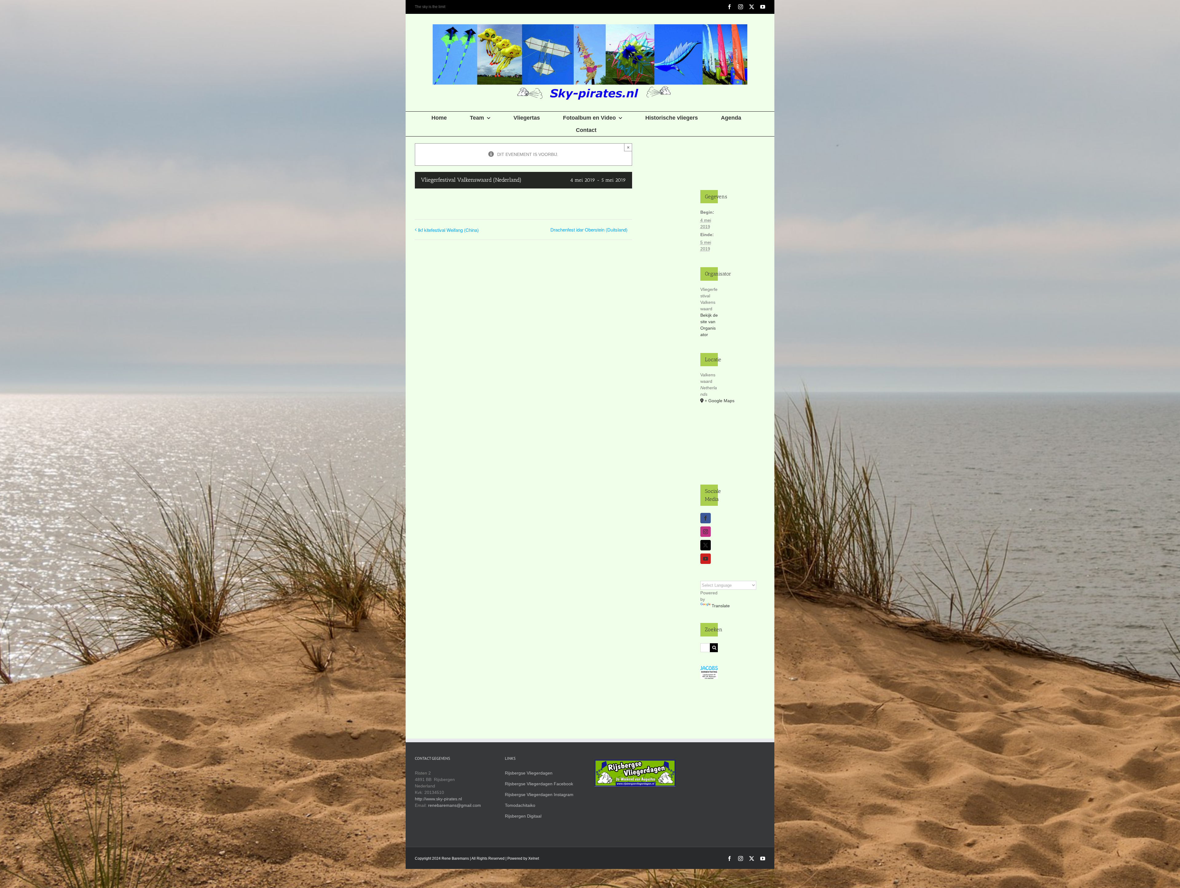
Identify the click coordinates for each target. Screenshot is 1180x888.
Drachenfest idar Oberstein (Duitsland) (588, 229)
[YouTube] (705, 558)
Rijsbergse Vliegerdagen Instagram (539, 794)
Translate (721, 605)
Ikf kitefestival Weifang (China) (448, 230)
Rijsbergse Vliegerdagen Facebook (539, 783)
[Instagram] (705, 531)
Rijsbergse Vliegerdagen (529, 773)
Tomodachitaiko (520, 805)
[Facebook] (705, 518)
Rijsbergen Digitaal (523, 816)
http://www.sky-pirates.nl (438, 798)
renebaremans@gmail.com (454, 805)
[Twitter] (705, 545)
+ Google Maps (711, 400)
